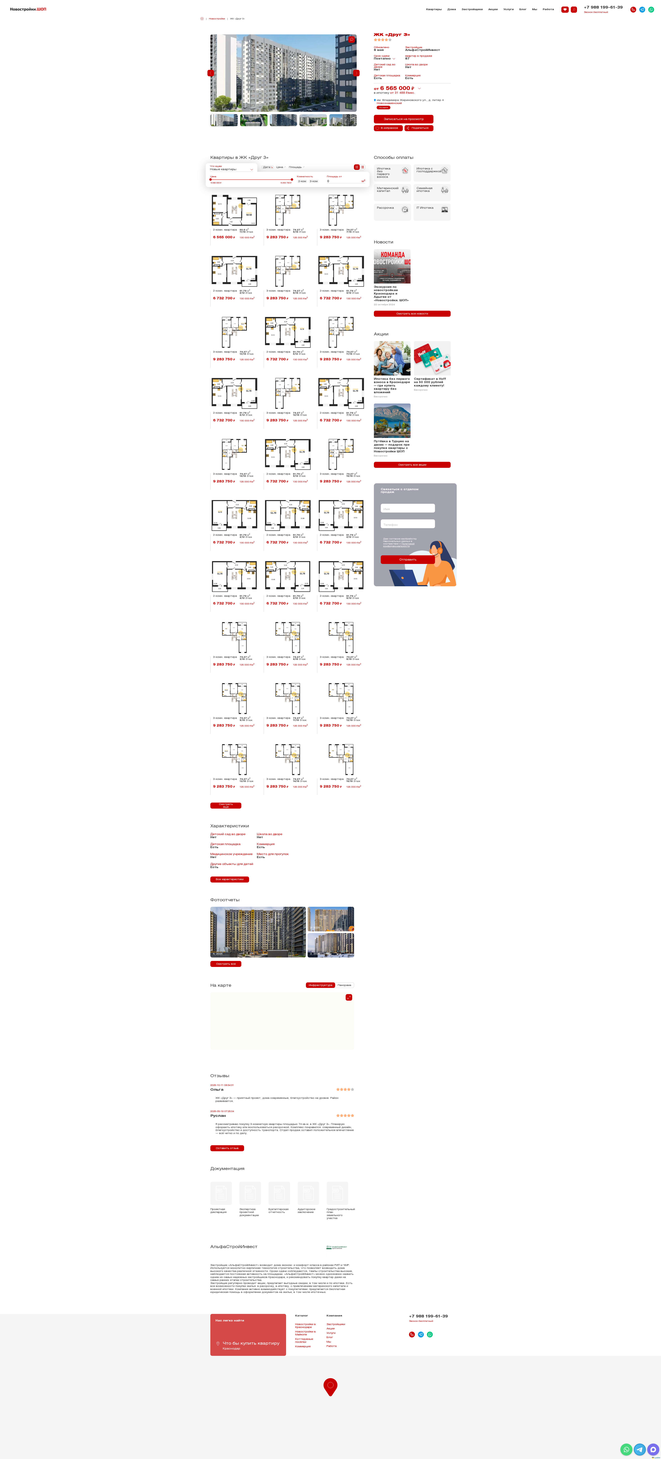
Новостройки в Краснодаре (305, 1326)
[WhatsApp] (626, 1450)
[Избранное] (565, 10)
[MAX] (653, 1450)
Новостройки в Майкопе (305, 1333)
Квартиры (434, 9)
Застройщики (472, 9)
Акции (493, 9)
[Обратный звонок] (633, 10)
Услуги (508, 9)
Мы (534, 9)
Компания (334, 1316)
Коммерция (303, 1347)
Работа (548, 9)
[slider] (210, 179)
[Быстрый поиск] (574, 10)
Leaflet (657, 1457)
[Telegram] (640, 1450)
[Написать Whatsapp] (651, 10)
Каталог (301, 1316)
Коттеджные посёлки (304, 1340)
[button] (330, 1386)
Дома (451, 9)
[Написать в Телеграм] (642, 10)
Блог (523, 9)
